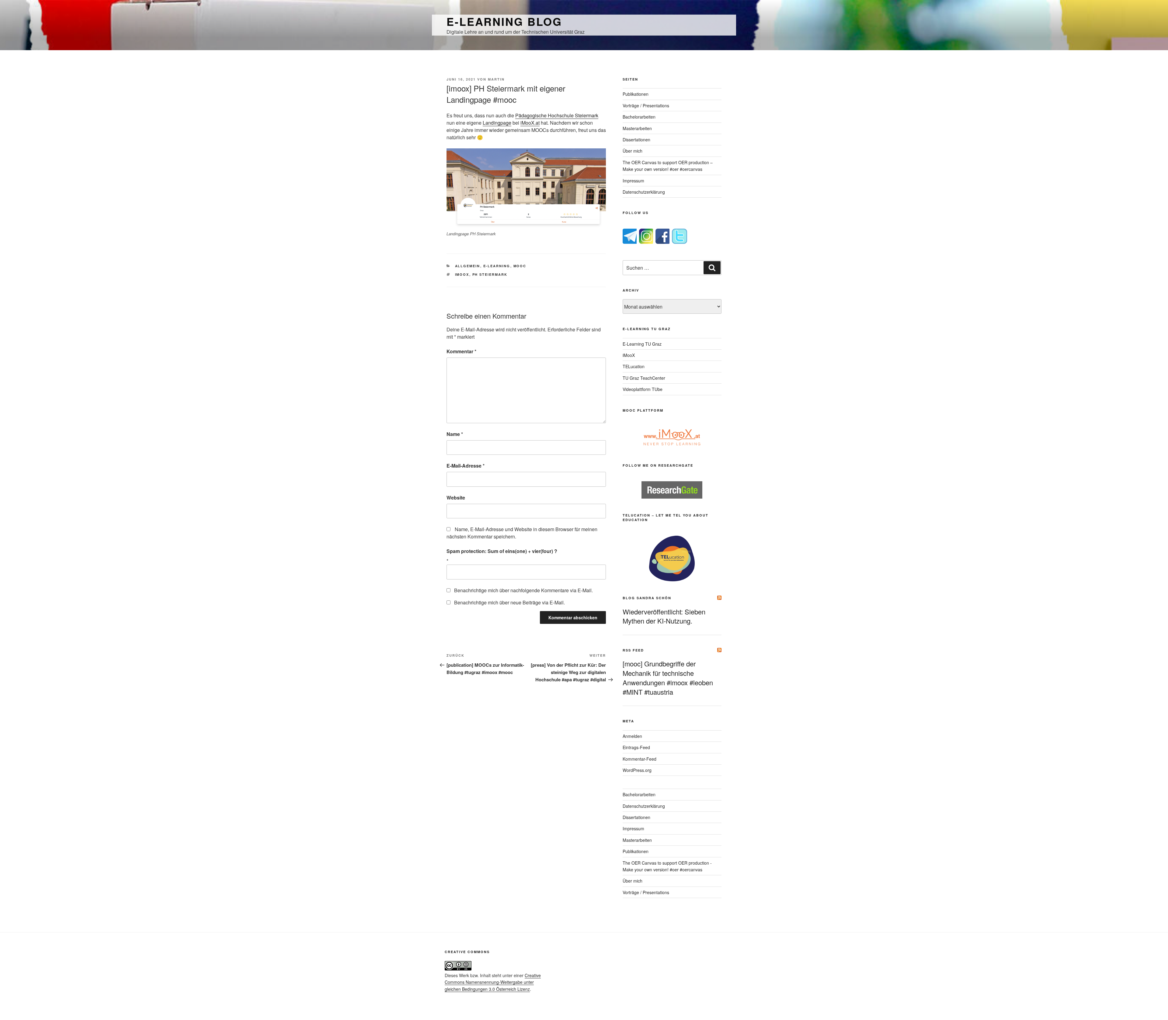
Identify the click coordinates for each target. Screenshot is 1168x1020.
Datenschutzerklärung (644, 192)
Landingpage (497, 122)
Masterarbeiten (637, 128)
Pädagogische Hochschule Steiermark (556, 115)
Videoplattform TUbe (642, 389)
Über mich (632, 151)
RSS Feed (633, 650)
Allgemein (467, 266)
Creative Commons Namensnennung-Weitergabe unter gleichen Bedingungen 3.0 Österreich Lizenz (493, 982)
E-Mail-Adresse (466, 465)
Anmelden (632, 736)
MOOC (520, 266)
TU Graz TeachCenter (644, 378)
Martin (496, 79)
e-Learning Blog (504, 21)
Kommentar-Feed (639, 759)
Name (455, 433)
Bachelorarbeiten (639, 117)
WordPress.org (637, 770)
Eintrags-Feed (636, 747)
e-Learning (496, 266)
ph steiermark (490, 274)
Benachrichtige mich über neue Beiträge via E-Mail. (509, 602)
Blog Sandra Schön (647, 598)
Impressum (633, 181)
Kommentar (461, 351)
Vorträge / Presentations (646, 105)
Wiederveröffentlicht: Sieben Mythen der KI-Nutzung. (664, 616)
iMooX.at (530, 122)
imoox (462, 274)
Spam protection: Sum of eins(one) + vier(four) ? (502, 551)
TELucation (634, 366)
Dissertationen (636, 140)
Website (456, 497)
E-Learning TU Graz (642, 344)
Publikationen (635, 94)
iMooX (629, 355)
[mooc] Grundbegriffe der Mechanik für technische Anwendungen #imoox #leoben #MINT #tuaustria (668, 677)
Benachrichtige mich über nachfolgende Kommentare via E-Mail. (523, 590)
